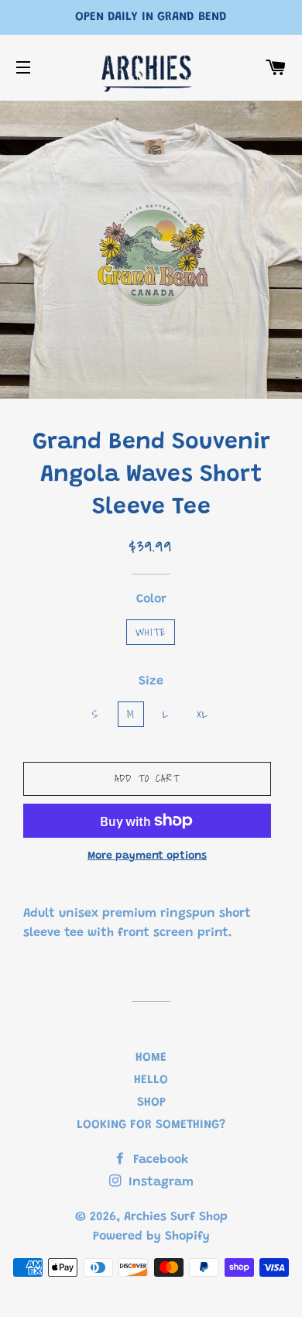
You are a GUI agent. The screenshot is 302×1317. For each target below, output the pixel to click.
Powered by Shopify (151, 1236)
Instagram (159, 1182)
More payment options (147, 856)
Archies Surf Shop (176, 1217)
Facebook (158, 1160)
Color (151, 599)
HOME (151, 1057)
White (151, 632)
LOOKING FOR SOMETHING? (151, 1125)
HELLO (151, 1080)
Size (151, 681)
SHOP (151, 1102)
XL (203, 714)
